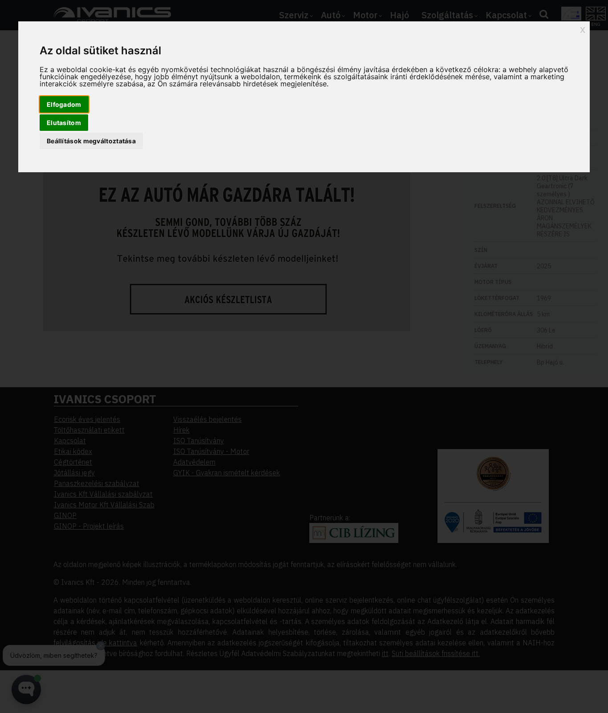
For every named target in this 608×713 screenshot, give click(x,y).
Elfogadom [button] (64, 104)
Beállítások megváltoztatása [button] (91, 141)
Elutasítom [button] (64, 122)
